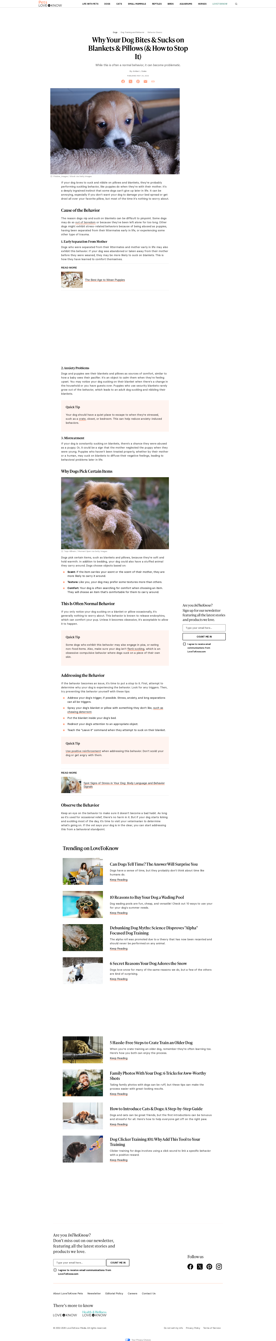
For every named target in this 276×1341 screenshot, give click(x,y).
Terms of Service (212, 1327)
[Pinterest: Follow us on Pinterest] (209, 1267)
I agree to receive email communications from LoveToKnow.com (199, 648)
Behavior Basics (154, 32)
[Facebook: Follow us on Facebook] (190, 1267)
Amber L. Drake (139, 71)
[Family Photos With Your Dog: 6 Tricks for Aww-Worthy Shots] (83, 1082)
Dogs (107, 4)
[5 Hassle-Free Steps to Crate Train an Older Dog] (83, 1049)
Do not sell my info (173, 1327)
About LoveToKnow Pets (68, 1293)
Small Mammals (137, 4)
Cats (119, 4)
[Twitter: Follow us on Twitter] (200, 1267)
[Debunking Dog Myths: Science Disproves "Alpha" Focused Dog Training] (83, 937)
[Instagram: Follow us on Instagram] (219, 1267)
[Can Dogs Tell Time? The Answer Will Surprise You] (83, 871)
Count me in (204, 636)
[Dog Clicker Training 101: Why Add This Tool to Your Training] (83, 1149)
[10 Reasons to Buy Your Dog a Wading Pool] (83, 904)
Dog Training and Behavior (132, 32)
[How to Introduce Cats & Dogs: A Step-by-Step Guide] (83, 1115)
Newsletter (94, 1293)
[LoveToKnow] (65, 1313)
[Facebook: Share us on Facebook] (123, 82)
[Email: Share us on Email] (145, 82)
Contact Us (149, 1293)
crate (82, 418)
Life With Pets (90, 4)
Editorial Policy (114, 1293)
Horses (202, 4)
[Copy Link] (153, 82)
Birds (171, 4)
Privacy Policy (193, 1327)
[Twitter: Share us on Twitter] (130, 82)
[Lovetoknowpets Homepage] (50, 3)
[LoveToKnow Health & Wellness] (94, 1313)
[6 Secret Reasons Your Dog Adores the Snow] (83, 970)
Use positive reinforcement (83, 751)
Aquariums (186, 4)
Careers (132, 1293)
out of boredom (85, 222)
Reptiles (157, 4)
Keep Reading (119, 879)
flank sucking (135, 648)
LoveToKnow (219, 4)
